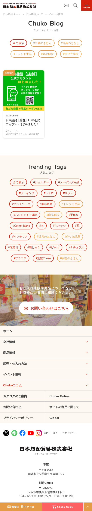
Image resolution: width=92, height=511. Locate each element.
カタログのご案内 (15, 396)
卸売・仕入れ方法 (15, 363)
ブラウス (20, 258)
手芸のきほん (43, 43)
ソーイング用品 (69, 182)
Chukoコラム (12, 385)
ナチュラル (77, 247)
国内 (46, 433)
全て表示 (18, 43)
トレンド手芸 (23, 54)
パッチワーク (22, 204)
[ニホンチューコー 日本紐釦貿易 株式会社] (46, 451)
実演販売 (46, 204)
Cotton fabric (22, 225)
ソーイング (27, 193)
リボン (69, 193)
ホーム (7, 331)
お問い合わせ (12, 407)
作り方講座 (72, 54)
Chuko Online (59, 396)
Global (54, 417)
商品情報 (9, 352)
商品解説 (48, 54)
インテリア (21, 236)
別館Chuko (44, 258)
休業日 (14, 247)
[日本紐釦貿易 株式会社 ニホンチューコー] (19, 5)
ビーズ (55, 247)
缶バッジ (60, 225)
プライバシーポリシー (18, 417)
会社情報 (9, 342)
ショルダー (42, 182)
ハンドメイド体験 (26, 214)
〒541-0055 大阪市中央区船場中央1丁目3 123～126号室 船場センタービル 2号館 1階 (46, 492)
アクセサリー (69, 433)
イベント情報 (12, 374)
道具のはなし (70, 43)
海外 (55, 433)
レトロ (49, 193)
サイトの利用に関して (64, 407)
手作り (74, 214)
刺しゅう (34, 247)
